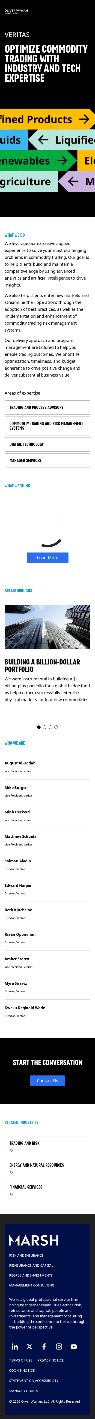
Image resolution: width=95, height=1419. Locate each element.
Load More (47, 557)
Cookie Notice (22, 1370)
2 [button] (45, 727)
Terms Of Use (20, 1360)
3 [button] (50, 727)
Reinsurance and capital (31, 1265)
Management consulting (31, 1285)
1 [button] (39, 727)
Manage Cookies (23, 1391)
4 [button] (56, 727)
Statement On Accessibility (33, 1380)
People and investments (31, 1275)
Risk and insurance (26, 1255)
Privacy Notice (51, 1360)
